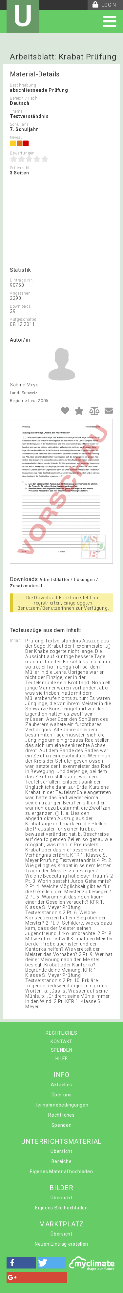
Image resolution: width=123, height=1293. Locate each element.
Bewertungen (22, 153)
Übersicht (61, 1151)
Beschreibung (23, 85)
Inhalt (15, 640)
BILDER (61, 1188)
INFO (61, 1075)
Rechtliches (61, 1115)
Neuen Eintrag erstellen (61, 1244)
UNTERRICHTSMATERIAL (61, 1141)
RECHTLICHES (61, 1033)
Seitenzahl (20, 168)
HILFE (61, 1058)
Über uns (61, 1094)
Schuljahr (19, 124)
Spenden (61, 1125)
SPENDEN (61, 1050)
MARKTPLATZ (61, 1224)
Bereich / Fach (24, 98)
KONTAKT (61, 1041)
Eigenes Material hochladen (61, 1171)
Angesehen (20, 293)
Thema (16, 111)
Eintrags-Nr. (21, 280)
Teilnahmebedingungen (62, 1104)
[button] (21, 1263)
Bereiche (61, 1161)
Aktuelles (61, 1084)
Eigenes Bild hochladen (61, 1207)
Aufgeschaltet (23, 319)
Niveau (16, 137)
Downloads (20, 306)
